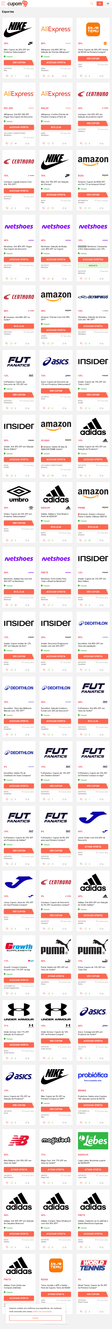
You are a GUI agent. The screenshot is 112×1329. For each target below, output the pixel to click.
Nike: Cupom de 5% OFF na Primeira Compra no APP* (53, 1098)
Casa (80, 64)
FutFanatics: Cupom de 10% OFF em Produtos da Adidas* (18, 838)
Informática (83, 200)
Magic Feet (45, 1178)
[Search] (92, 3)
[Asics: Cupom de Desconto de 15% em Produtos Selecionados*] (56, 361)
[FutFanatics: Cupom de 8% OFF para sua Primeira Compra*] (56, 817)
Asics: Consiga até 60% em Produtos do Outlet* (90, 1033)
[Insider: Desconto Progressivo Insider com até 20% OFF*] (56, 623)
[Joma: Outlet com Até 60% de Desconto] (93, 817)
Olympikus (82, 334)
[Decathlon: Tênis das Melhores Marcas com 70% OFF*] (19, 688)
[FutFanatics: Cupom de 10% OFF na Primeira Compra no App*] (93, 753)
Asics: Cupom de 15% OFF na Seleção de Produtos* (17, 1098)
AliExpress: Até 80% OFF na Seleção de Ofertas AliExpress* (55, 50)
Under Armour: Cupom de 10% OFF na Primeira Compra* (54, 1033)
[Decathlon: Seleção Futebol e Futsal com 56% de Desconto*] (56, 688)
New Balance (8, 1178)
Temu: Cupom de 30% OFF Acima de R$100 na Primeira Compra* (93, 50)
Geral (43, 68)
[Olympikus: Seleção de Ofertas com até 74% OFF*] (93, 297)
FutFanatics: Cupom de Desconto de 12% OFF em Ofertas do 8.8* (15, 384)
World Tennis (83, 1303)
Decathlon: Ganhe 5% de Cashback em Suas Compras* (17, 774)
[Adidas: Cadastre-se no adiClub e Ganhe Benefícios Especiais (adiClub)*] (93, 1202)
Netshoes (7, 267)
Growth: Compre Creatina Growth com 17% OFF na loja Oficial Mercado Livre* (17, 969)
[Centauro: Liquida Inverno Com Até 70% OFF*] (19, 161)
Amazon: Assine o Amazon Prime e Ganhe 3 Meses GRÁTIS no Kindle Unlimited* (92, 516)
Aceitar (36, 1318)
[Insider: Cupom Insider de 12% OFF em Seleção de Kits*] (19, 623)
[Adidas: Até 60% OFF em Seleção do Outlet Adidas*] (93, 882)
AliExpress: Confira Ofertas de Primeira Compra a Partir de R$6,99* (54, 117)
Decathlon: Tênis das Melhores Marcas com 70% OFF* (18, 709)
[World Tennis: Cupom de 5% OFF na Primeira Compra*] (93, 1266)
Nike (5, 70)
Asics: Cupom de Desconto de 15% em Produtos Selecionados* (56, 383)
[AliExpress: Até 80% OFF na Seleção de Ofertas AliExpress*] (56, 29)
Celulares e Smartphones (14, 133)
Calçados (82, 332)
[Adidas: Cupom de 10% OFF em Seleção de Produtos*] (93, 426)
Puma (43, 984)
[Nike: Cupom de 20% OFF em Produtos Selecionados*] (19, 29)
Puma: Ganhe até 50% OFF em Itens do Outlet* (54, 968)
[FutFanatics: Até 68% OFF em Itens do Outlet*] (93, 688)
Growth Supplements (11, 988)
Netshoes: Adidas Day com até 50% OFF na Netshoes (18, 580)
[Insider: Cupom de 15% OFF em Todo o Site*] (93, 361)
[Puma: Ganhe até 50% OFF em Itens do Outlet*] (56, 947)
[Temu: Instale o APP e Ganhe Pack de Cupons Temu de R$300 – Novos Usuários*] (56, 1266)
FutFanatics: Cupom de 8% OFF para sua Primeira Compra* (55, 838)
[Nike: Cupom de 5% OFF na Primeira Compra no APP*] (56, 1076)
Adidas (80, 467)
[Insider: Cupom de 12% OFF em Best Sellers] (93, 558)
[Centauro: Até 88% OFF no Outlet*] (19, 297)
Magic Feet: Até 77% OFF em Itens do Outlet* (54, 1162)
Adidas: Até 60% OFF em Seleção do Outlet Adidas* (93, 903)
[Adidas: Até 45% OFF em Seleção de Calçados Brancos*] (19, 1202)
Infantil (44, 1176)
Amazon (81, 203)
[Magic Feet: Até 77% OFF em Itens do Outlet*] (56, 1141)
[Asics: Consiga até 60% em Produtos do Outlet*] (93, 1012)
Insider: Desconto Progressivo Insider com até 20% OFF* (54, 644)
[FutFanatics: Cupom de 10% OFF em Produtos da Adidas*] (19, 817)
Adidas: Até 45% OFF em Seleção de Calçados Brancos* (19, 1223)
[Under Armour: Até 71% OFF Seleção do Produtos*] (19, 1012)
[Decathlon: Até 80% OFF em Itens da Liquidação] (93, 623)
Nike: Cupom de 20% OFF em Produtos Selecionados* (17, 50)
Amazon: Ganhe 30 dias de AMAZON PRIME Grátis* (54, 448)
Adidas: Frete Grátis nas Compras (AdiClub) (15, 1288)
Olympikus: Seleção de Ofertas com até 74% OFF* (92, 318)
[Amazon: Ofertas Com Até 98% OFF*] (56, 297)
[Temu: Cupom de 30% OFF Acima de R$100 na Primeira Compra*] (93, 29)
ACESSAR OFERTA (55, 62)
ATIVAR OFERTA (93, 846)
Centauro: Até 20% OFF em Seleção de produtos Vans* (90, 115)
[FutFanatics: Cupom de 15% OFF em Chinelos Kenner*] (56, 753)
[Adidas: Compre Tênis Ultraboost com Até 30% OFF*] (56, 1202)
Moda (43, 200)
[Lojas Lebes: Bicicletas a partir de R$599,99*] (93, 1141)
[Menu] (3, 3)
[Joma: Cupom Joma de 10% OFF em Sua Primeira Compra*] (19, 882)
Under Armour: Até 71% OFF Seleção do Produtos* (16, 1033)
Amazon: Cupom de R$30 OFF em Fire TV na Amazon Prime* (92, 183)
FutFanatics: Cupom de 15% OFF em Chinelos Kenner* (55, 774)
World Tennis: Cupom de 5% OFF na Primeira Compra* (92, 1287)
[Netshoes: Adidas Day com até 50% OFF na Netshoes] (19, 558)
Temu (80, 66)
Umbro (6, 531)
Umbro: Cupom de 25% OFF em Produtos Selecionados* (18, 515)
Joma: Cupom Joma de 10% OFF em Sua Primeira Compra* (18, 903)
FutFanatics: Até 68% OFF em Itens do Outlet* (91, 709)
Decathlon (82, 664)
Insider (80, 403)
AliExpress (45, 70)
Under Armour (9, 1053)
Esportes (8, 68)
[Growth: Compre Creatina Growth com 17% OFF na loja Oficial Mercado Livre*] (19, 947)
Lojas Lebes (82, 1178)
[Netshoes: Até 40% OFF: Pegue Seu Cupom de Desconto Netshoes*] (19, 226)
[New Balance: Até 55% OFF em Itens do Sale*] (19, 1141)
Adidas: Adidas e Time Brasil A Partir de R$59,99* (54, 515)
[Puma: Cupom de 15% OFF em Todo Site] (93, 947)
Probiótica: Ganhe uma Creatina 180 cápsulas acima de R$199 (92, 1098)
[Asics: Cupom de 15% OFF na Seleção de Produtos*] (19, 1076)
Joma (80, 855)
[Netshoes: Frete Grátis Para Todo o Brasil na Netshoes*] (56, 558)
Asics (43, 399)
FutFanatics (8, 403)
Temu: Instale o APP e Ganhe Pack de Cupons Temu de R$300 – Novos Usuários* (55, 1289)
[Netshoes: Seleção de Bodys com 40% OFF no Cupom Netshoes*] (56, 226)
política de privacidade (42, 1311)
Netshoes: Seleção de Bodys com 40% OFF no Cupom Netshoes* (54, 249)
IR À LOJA (56, 127)
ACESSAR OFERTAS (93, 259)
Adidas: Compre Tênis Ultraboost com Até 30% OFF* (56, 1223)
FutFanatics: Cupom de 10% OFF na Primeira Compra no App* (92, 774)
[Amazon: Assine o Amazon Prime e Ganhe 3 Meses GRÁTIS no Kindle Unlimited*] (93, 494)
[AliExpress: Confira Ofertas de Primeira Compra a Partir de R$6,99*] (56, 94)
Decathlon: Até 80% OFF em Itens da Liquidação (90, 644)
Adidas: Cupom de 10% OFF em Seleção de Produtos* (92, 447)
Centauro (81, 131)
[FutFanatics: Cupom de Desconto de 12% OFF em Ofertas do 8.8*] (19, 361)
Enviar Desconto (100, 3)
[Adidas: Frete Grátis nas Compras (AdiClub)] (19, 1266)
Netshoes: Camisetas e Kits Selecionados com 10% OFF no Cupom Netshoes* (92, 249)
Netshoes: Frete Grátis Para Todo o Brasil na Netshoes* (53, 580)
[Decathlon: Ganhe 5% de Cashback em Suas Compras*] (19, 753)
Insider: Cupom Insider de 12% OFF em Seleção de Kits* (17, 644)
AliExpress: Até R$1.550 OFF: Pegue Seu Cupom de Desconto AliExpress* (18, 117)
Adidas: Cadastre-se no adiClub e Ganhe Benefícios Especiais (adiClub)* (93, 1224)
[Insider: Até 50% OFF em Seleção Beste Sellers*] (19, 426)
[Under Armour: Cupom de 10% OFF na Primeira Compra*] (56, 1012)
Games (43, 336)
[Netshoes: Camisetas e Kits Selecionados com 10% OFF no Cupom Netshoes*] (93, 226)
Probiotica (81, 1113)
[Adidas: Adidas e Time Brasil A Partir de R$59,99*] (56, 494)
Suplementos (9, 986)
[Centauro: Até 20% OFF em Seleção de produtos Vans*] (93, 94)
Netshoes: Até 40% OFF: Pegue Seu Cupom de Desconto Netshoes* (18, 249)
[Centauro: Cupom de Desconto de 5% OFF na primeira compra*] (56, 882)
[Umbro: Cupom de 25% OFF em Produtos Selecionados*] (19, 494)
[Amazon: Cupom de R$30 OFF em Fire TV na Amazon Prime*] (93, 161)
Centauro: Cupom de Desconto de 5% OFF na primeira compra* (55, 903)
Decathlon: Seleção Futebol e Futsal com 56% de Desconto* (55, 709)
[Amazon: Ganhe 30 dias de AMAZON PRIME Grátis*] (56, 426)
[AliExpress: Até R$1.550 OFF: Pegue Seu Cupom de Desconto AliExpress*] (19, 94)
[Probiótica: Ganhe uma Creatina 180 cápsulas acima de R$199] (93, 1076)
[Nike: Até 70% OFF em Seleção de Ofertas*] (56, 161)
